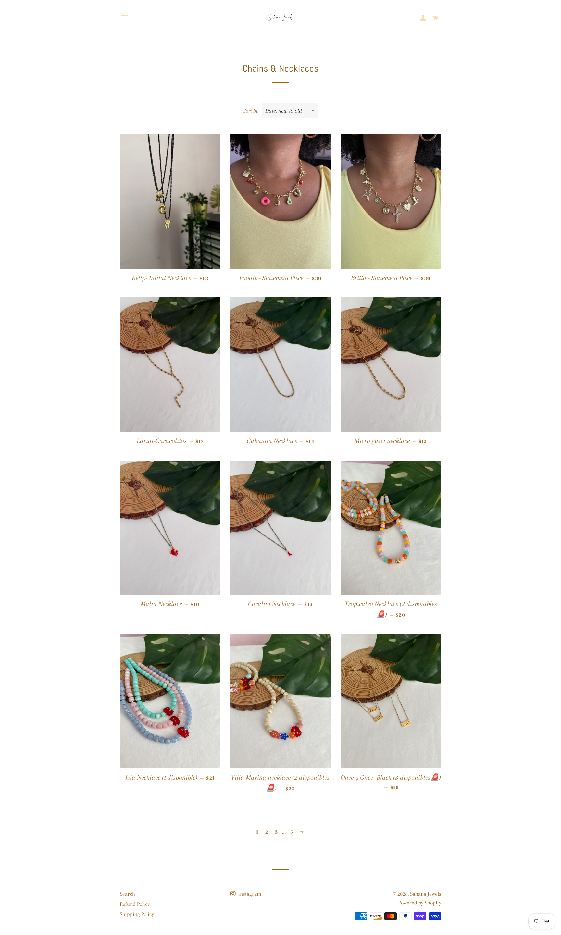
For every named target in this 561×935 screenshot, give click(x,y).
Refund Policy (135, 904)
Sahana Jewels (425, 894)
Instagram (249, 894)
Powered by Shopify (419, 903)
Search (127, 894)
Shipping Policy (137, 914)
